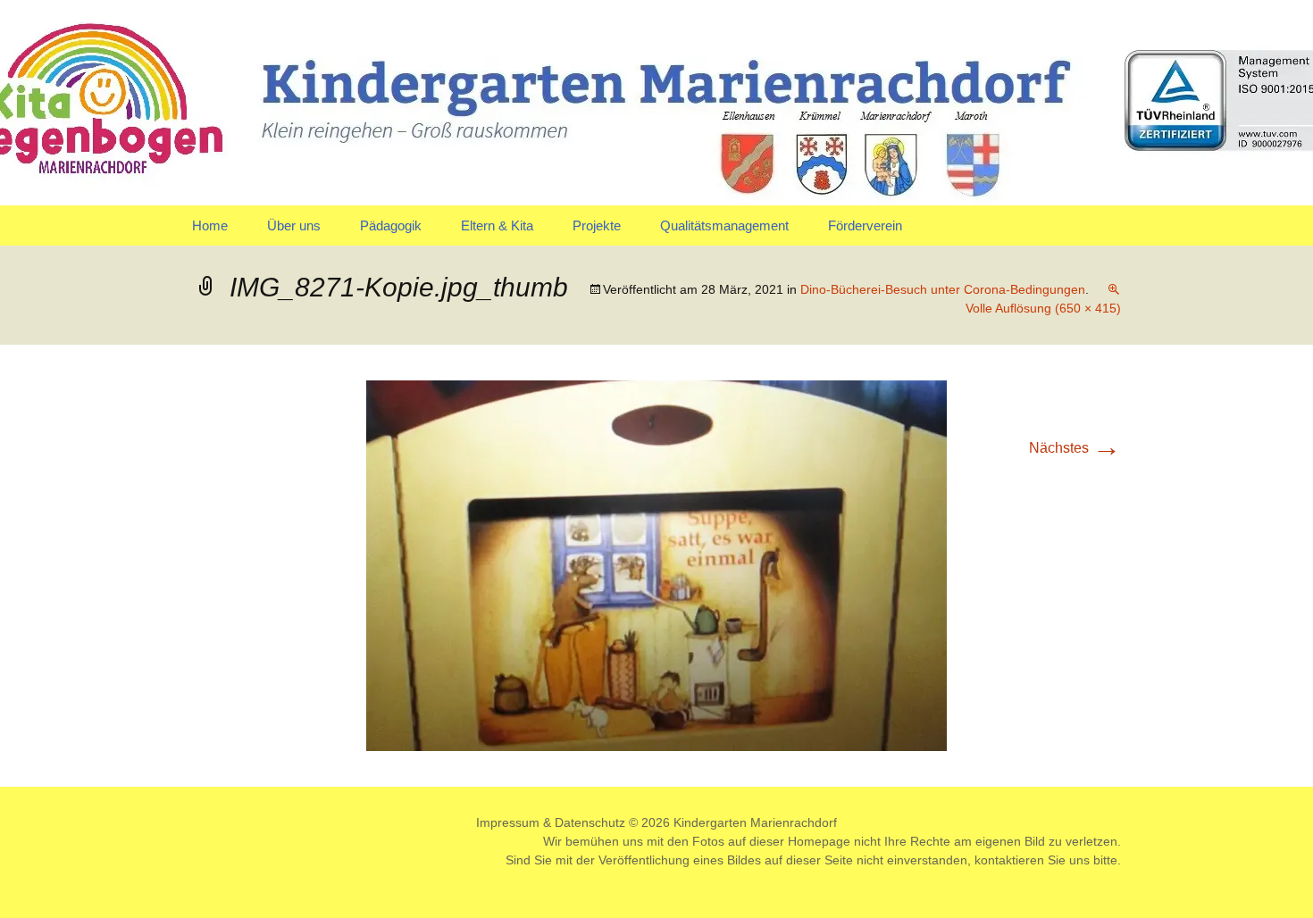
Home (210, 225)
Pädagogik (391, 225)
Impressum (507, 822)
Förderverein (865, 225)
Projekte (597, 225)
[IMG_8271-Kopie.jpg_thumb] (656, 564)
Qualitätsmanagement (724, 225)
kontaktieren (1009, 860)
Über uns (294, 225)
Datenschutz (590, 822)
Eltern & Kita (497, 225)
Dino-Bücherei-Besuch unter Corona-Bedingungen (942, 289)
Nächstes (1075, 447)
